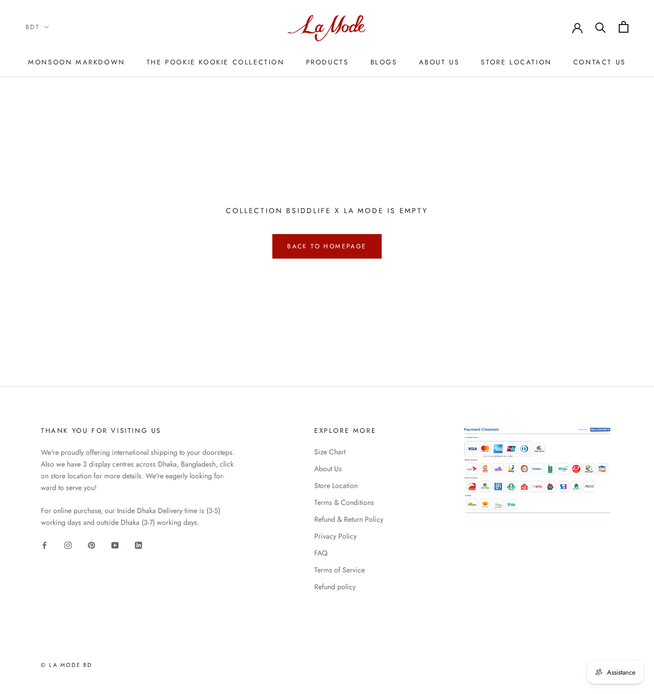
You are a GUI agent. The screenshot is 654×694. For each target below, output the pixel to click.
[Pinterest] (91, 544)
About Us (439, 62)
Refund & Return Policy (348, 519)
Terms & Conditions (344, 502)
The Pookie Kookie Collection (216, 62)
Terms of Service (339, 570)
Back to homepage (326, 246)
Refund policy (335, 587)
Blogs (384, 62)
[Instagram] (68, 544)
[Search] (600, 26)
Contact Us (599, 62)
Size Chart (329, 452)
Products (327, 62)
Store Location (516, 62)
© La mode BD (66, 665)
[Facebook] (44, 544)
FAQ (321, 553)
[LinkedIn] (138, 544)
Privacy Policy (335, 536)
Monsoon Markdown (76, 62)
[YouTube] (115, 544)
